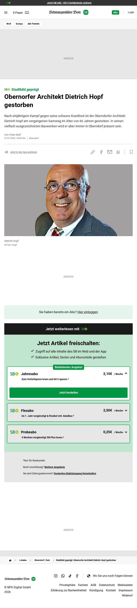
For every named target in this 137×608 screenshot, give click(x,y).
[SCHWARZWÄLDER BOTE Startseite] (68, 12)
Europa (19, 24)
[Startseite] (10, 560)
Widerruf (127, 595)
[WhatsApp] (63, 576)
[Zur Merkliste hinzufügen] (130, 152)
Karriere (83, 585)
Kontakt (111, 590)
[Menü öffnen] (5, 12)
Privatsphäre (67, 585)
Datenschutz (107, 585)
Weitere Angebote (54, 467)
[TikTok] (70, 576)
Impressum (126, 590)
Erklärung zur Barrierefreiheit (69, 590)
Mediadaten (125, 585)
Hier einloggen (87, 312)
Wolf (8, 24)
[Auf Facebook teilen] (101, 152)
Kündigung (96, 590)
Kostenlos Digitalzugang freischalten (75, 473)
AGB (93, 585)
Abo (115, 12)
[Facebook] (77, 576)
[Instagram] (56, 576)
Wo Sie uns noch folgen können (113, 575)
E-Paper (18, 12)
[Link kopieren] (92, 152)
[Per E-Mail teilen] (109, 152)
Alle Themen (33, 24)
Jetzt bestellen (68, 392)
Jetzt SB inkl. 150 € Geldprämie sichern (69, 2)
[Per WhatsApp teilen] (118, 152)
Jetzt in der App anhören (23, 152)
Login (131, 12)
